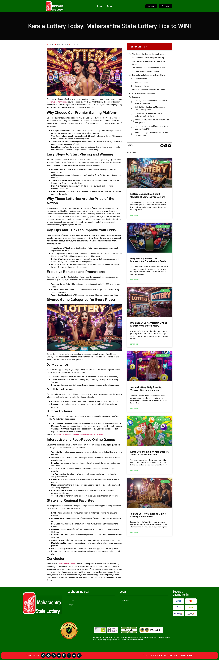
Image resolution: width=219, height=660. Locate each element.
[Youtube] (74, 655)
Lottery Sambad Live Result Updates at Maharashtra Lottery (151, 102)
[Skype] (79, 655)
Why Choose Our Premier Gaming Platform (149, 54)
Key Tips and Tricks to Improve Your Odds (148, 68)
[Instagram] (53, 655)
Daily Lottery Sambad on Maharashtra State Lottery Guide (150, 108)
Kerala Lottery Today (58, 102)
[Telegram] (48, 655)
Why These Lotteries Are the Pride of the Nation (148, 62)
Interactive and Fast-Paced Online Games (148, 90)
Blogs (109, 6)
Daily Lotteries (141, 79)
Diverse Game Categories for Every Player (148, 75)
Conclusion (136, 97)
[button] (169, 47)
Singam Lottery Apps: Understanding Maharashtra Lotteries (79, 434)
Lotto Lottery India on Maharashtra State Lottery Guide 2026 (151, 127)
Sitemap (125, 600)
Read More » (134, 215)
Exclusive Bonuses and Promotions (146, 71)
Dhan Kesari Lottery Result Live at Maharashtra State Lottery (148, 114)
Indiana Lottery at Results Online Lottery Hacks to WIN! (151, 134)
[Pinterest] (64, 655)
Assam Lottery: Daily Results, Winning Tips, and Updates (152, 121)
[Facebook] (43, 655)
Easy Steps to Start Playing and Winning (148, 58)
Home (99, 6)
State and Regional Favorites (143, 93)
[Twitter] (58, 655)
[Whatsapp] (69, 655)
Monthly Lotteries (142, 82)
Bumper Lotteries (142, 86)
